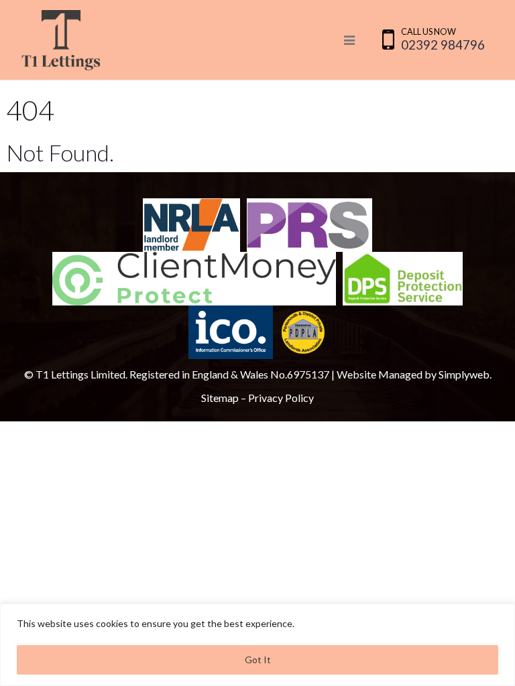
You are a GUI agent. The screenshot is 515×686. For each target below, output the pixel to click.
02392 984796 (443, 44)
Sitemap (220, 397)
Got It (258, 659)
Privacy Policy (281, 397)
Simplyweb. (465, 374)
